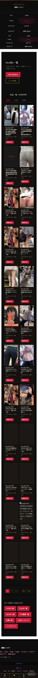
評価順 (24, 100)
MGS (5, 671)
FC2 (1, 652)
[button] (34, 401)
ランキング (24, 652)
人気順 (16, 100)
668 (24, 591)
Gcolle (17, 652)
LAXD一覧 (10, 608)
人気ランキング (23, 620)
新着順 (8, 100)
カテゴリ (32, 652)
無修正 (13, 671)
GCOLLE (25, 671)
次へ (29, 591)
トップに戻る (12, 81)
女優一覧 (9, 620)
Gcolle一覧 (10, 614)
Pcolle (11, 652)
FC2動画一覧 (24, 614)
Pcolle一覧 (23, 608)
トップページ (11, 626)
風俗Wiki (31, 671)
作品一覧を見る (13, 74)
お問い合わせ (11, 654)
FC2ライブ (3, 654)
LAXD (6, 652)
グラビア (19, 671)
